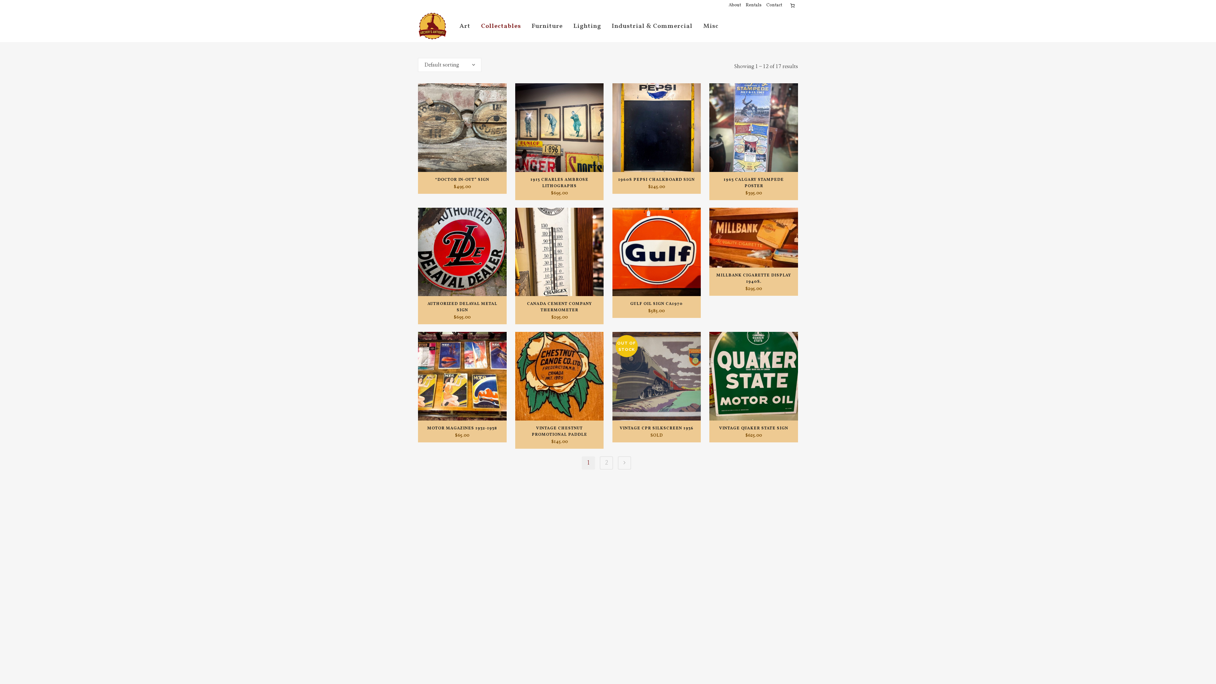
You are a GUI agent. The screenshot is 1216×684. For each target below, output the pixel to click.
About (735, 5)
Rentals (754, 5)
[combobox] (449, 65)
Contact (774, 5)
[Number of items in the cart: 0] (792, 5)
